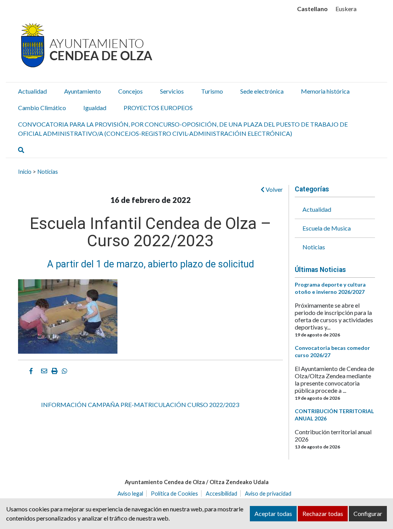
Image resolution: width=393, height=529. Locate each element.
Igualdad (94, 107)
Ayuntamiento (82, 91)
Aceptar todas (273, 513)
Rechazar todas (322, 513)
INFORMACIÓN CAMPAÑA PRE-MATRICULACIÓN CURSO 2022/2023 (140, 404)
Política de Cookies (174, 493)
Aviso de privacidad (268, 493)
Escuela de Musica (326, 228)
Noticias (47, 171)
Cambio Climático (42, 107)
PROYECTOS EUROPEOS (158, 107)
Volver (273, 189)
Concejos (130, 91)
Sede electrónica (262, 91)
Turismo (212, 91)
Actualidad (32, 91)
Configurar (367, 513)
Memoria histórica (325, 91)
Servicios (172, 91)
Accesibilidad (221, 493)
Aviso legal (130, 493)
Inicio (24, 171)
